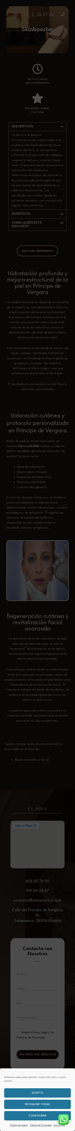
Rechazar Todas (37, 1104)
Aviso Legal (59, 1125)
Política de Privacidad (40, 1125)
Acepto (37, 1092)
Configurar (37, 1115)
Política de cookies (19, 1125)
